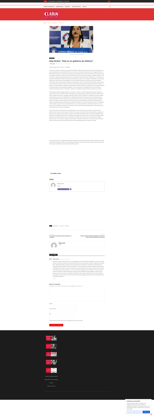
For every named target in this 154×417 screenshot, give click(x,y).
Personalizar (130, 412)
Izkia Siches (67, 225)
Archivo (84, 6)
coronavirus (62, 225)
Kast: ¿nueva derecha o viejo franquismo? (56, 1)
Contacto (51, 382)
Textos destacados (76, 6)
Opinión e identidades (49, 6)
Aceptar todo (146, 412)
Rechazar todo (138, 412)
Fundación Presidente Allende (51, 376)
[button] (108, 1)
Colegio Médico (55, 225)
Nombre (51, 303)
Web (50, 313)
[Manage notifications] (151, 414)
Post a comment (68, 63)
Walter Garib (52, 63)
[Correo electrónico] (70, 189)
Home (45, 22)
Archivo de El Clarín (51, 386)
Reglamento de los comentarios (51, 379)
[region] (138, 407)
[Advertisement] (77, 131)
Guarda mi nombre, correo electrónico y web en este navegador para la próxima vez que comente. (66, 320)
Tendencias (67, 6)
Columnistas (61, 22)
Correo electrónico (52, 308)
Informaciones (59, 6)
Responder (54, 278)
